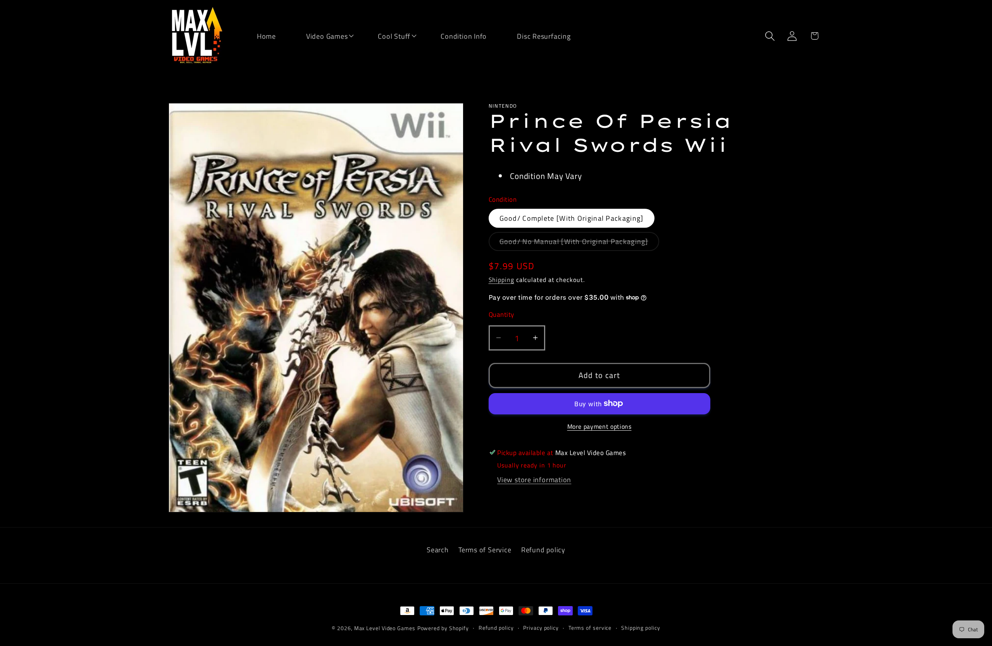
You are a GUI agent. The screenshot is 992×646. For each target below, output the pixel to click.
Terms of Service (484, 549)
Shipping (501, 279)
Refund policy (543, 549)
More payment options (599, 426)
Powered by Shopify (443, 628)
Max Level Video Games (384, 628)
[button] (322, 35)
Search (438, 549)
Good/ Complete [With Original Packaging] (571, 218)
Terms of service (590, 628)
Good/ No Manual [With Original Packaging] (579, 243)
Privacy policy (541, 628)
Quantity (501, 314)
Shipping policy (640, 628)
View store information (534, 479)
